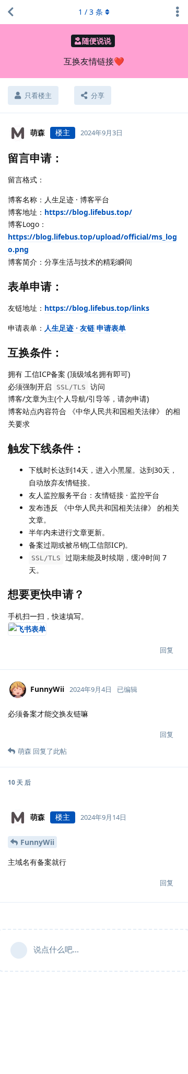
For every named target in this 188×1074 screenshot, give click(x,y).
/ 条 (90, 12)
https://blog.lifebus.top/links (96, 308)
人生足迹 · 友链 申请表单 (85, 328)
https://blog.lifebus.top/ (88, 212)
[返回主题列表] (10, 12)
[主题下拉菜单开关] (177, 12)
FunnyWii (37, 842)
